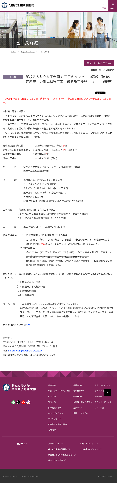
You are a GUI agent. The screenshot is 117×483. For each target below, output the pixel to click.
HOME (13, 51)
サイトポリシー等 (105, 476)
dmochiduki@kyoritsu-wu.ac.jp (25, 350)
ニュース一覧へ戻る (97, 63)
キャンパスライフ (28, 51)
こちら (29, 325)
